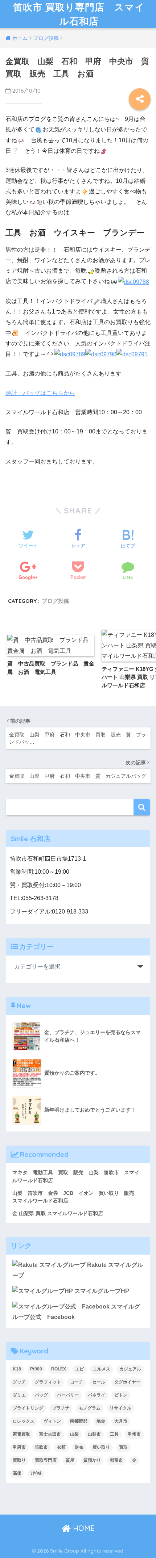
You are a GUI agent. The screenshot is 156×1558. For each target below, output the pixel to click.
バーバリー (68, 1395)
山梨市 (94, 1434)
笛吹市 (41, 1447)
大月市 (120, 1421)
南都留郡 (78, 1421)
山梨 (74, 1434)
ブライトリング (28, 1408)
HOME (83, 1528)
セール (98, 1382)
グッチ (19, 1382)
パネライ (96, 1395)
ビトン (120, 1395)
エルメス (101, 1369)
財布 (79, 1447)
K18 (17, 1369)
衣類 (61, 1447)
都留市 (116, 1460)
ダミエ (19, 1395)
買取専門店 (46, 1460)
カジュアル (130, 1369)
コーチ (76, 1382)
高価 (17, 1473)
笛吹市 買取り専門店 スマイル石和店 (79, 14)
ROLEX (58, 1369)
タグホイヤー (127, 1382)
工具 (114, 1434)
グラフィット (48, 1382)
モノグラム (89, 1408)
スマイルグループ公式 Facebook (76, 1311)
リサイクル (120, 1408)
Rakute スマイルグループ (77, 1270)
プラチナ (61, 1408)
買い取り (101, 1447)
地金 (101, 1421)
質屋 (70, 1460)
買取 (123, 1447)
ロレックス (23, 1421)
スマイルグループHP (101, 1291)
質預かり (92, 1460)
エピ (79, 1369)
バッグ (41, 1395)
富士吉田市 (50, 1434)
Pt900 (36, 1369)
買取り (19, 1460)
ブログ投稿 (55, 600)
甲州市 (134, 1434)
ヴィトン (52, 1421)
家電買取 (21, 1434)
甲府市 (19, 1447)
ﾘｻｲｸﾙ (35, 1473)
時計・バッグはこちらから (40, 393)
